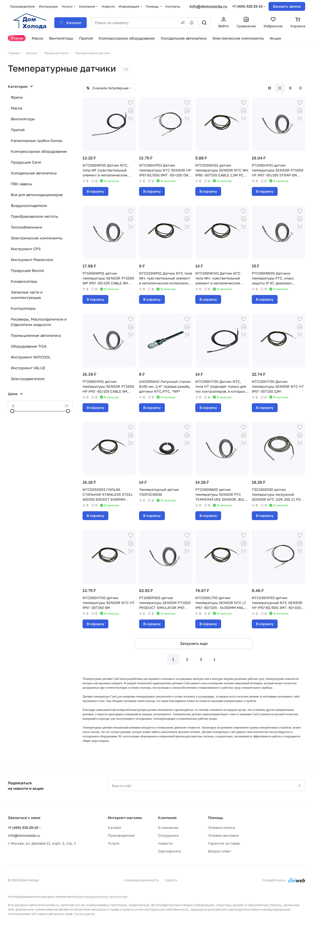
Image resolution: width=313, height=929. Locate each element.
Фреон (17, 97)
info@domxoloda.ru (208, 6)
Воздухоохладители (29, 205)
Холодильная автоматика (34, 173)
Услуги (113, 843)
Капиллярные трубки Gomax (36, 140)
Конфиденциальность (141, 880)
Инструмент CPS (26, 249)
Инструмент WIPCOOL (31, 357)
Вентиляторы (23, 119)
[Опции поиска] (181, 22)
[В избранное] (130, 102)
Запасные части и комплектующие (27, 295)
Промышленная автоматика (36, 335)
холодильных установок (213, 696)
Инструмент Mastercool (32, 259)
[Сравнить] (130, 110)
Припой (18, 129)
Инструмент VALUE (28, 368)
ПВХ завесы (21, 184)
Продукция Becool (27, 270)
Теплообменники (26, 227)
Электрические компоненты (36, 238)
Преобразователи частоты (34, 216)
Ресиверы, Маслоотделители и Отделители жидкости (39, 322)
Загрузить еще (194, 643)
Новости (165, 843)
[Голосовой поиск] (192, 22)
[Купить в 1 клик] (130, 118)
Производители (121, 835)
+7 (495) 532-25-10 (247, 6)
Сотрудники (168, 835)
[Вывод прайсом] (300, 88)
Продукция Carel (26, 162)
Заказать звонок (287, 6)
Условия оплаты (221, 827)
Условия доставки (223, 835)
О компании (168, 827)
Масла (16, 108)
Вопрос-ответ (219, 851)
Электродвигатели (27, 378)
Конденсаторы (24, 281)
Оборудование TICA (28, 346)
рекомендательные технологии (102, 896)
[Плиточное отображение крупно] (269, 88)
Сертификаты (169, 851)
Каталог (114, 827)
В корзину (95, 191)
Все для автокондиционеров (36, 194)
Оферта (171, 880)
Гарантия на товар (224, 843)
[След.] (214, 659)
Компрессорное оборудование (39, 151)
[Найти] (204, 22)
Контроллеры (23, 308)
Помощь (215, 817)
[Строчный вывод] (290, 88)
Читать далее (84, 914)
